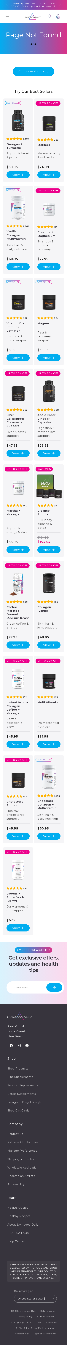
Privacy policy (24, 1316)
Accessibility (16, 1184)
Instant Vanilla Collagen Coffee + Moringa (17, 708)
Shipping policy (22, 1322)
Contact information (46, 1322)
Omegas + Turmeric (15, 146)
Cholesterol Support (15, 803)
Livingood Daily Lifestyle (24, 1102)
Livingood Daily (28, 1311)
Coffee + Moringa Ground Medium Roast (18, 612)
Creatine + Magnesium (46, 234)
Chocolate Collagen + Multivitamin (47, 804)
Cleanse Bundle (43, 512)
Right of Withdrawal (44, 1333)
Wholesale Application (23, 1167)
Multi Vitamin (47, 702)
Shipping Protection (21, 1159)
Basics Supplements (21, 1094)
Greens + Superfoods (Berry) (16, 897)
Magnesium (46, 323)
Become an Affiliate (21, 1176)
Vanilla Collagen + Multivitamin (16, 235)
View (16, 174)
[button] (7, 16)
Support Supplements (22, 1085)
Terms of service (45, 1316)
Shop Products (17, 1068)
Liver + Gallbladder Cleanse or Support (16, 420)
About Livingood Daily (23, 1224)
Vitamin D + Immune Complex (16, 327)
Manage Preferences (22, 1150)
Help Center (16, 1241)
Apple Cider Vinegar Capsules (46, 418)
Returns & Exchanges (22, 1142)
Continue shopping (33, 71)
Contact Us (15, 1134)
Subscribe (54, 987)
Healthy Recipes (19, 1216)
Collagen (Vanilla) (44, 608)
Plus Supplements (20, 1077)
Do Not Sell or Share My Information (35, 1328)
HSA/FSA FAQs (17, 1233)
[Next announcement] (60, 5)
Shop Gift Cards (18, 1110)
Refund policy (48, 1311)
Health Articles (17, 1207)
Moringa (43, 145)
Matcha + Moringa (14, 512)
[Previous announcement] (7, 5)
